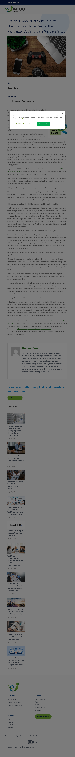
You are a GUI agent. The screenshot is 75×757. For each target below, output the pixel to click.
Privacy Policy (26, 118)
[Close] (62, 113)
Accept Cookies (43, 123)
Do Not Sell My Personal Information (26, 123)
